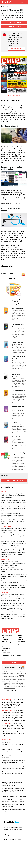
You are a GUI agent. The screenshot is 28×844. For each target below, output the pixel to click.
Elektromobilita (19, 731)
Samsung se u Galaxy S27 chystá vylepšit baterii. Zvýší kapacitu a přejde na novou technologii (12, 521)
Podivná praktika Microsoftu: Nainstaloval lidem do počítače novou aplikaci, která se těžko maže (13, 508)
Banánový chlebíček (7, 714)
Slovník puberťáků (6, 701)
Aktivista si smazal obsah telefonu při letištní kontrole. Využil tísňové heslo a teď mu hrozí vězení (14, 576)
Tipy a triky (4, 592)
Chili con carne (16, 714)
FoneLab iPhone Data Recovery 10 (18, 357)
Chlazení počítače (17, 723)
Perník (7, 718)
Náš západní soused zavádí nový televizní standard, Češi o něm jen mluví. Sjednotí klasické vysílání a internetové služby (12, 515)
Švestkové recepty (18, 718)
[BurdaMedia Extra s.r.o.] (10, 630)
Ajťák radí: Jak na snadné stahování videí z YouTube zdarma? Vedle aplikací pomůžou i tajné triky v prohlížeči (13, 616)
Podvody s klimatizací (18, 733)
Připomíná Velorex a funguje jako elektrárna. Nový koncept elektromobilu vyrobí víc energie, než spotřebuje (13, 755)
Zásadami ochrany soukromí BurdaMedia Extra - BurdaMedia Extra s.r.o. (14, 676)
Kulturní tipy (9, 704)
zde (21, 303)
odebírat (14, 662)
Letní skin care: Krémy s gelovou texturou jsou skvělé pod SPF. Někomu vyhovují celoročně (13, 810)
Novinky (3, 492)
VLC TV (10, 733)
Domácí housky (5, 720)
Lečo (12, 718)
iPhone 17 (4, 733)
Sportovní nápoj (6, 715)
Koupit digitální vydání (14, 27)
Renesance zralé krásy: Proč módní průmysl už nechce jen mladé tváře (13, 805)
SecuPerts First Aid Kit (18, 390)
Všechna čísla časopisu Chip (14, 481)
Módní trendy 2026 (15, 705)
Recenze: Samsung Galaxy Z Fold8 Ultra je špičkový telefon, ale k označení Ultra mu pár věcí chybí (14, 536)
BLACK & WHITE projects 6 (17, 375)
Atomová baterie (16, 730)
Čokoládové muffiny (18, 712)
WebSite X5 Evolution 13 (18, 325)
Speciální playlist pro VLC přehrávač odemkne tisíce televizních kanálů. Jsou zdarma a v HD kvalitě (12, 610)
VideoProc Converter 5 (19, 406)
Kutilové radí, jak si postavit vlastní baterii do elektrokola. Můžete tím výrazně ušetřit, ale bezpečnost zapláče (13, 744)
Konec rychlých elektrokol (8, 725)
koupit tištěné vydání (14, 23)
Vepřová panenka (17, 710)
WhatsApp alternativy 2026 (8, 707)
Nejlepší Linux (5, 735)
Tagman (14, 422)
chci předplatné (15, 49)
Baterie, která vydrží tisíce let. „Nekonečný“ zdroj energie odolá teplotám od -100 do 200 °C (13, 502)
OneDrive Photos (17, 726)
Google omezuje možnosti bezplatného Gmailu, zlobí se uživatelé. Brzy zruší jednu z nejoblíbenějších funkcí (13, 495)
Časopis (7, 6)
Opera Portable (16, 437)
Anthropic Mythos (6, 730)
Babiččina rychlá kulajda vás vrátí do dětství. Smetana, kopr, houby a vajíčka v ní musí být (13, 800)
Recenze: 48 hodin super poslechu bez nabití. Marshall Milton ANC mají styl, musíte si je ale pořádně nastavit (13, 530)
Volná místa (5, 639)
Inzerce (20, 643)
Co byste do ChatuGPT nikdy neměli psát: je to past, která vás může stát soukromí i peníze (13, 569)
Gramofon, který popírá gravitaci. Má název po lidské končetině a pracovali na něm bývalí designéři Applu (13, 762)
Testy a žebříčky (6, 526)
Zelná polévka (9, 717)
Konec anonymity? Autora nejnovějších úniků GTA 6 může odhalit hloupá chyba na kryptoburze (14, 767)
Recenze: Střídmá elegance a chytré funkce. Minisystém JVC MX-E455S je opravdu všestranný (13, 554)
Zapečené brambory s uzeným (18, 720)
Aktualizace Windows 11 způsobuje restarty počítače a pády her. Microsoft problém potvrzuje (14, 750)
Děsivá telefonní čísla (17, 699)
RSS (19, 645)
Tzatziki (16, 717)
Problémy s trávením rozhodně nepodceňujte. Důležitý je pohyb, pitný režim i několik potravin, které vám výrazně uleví (13, 790)
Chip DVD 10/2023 (7, 273)
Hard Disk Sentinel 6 (18, 342)
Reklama (4, 641)
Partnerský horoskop (17, 701)
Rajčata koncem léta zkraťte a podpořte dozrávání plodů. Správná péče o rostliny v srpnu (14, 795)
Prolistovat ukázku (13, 95)
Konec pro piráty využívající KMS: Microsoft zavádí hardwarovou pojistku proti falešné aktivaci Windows (13, 587)
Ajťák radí (15, 704)
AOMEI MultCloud (17, 308)
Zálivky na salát (15, 715)
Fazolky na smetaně (7, 712)
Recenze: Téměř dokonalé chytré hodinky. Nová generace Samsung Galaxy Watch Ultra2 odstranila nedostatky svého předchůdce (13, 543)
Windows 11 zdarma (19, 728)
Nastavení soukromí (7, 646)
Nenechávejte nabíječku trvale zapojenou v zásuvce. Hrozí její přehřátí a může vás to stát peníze (13, 773)
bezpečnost (5, 559)
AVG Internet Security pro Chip (18, 454)
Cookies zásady (6, 652)
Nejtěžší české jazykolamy (12, 702)
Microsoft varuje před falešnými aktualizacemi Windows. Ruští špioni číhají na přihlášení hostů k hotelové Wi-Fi (13, 563)
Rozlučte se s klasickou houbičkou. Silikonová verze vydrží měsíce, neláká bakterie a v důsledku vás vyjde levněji (13, 784)
